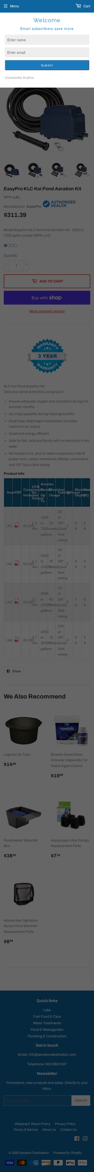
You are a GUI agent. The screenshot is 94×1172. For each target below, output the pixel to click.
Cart (86, 6)
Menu (14, 6)
